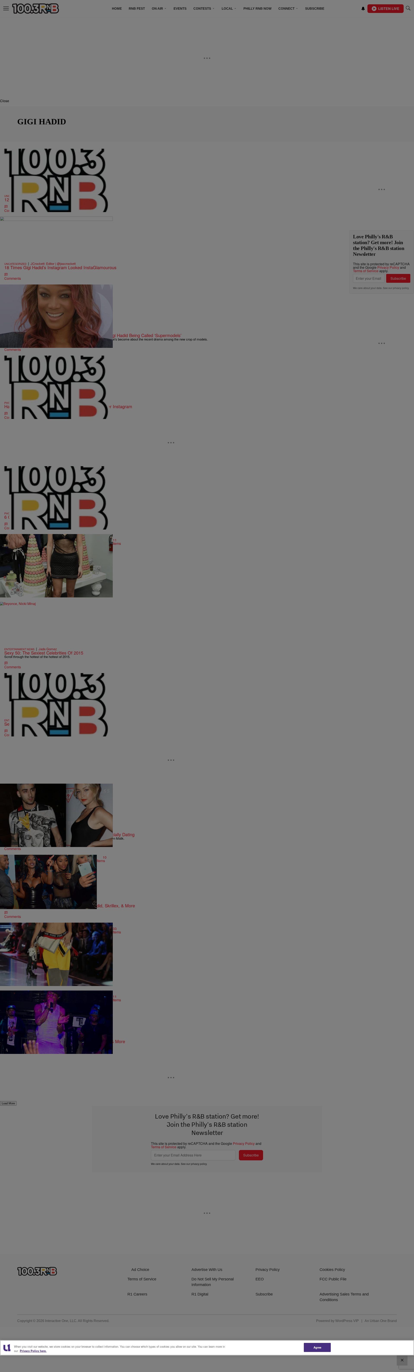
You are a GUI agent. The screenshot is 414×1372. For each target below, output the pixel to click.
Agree (317, 1347)
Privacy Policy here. (33, 1351)
